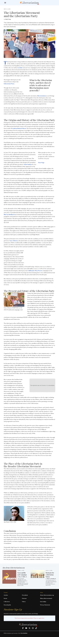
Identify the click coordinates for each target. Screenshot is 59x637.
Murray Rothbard (9, 214)
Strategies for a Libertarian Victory (50, 575)
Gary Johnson (13, 240)
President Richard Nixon (18, 128)
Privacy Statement (45, 605)
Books (5, 598)
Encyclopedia (7, 605)
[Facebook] (23, 628)
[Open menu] (5, 2)
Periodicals (25, 595)
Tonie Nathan (28, 164)
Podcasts (24, 598)
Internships (43, 601)
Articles (6, 595)
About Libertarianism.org (47, 595)
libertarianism (41, 96)
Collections (7, 601)
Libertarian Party (9, 83)
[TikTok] (36, 628)
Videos (24, 601)
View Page (41, 162)
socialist (20, 67)
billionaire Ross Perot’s (35, 270)
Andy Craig (8, 19)
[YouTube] (26, 628)
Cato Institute (24, 633)
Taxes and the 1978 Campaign (22, 574)
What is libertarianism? (46, 598)
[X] (29, 628)
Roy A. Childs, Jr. (23, 576)
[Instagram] (33, 628)
